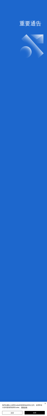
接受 (34, 413)
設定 (12, 413)
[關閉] (44, 404)
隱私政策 (24, 407)
